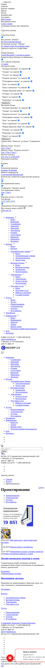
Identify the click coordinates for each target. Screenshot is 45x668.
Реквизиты (15, 239)
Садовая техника (22, 295)
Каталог (9, 244)
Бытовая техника (17, 263)
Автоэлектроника (22, 258)
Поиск (4, 451)
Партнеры (15, 228)
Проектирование (17, 304)
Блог (8, 331)
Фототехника (20, 283)
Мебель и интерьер (23, 293)
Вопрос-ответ (16, 327)
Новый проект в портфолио (21, 547)
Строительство (17, 306)
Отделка (14, 308)
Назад (13, 220)
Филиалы (14, 241)
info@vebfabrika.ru (8, 339)
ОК (2, 666)
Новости (14, 322)
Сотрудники (16, 235)
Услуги (9, 298)
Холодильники (21, 272)
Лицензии (15, 226)
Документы (15, 230)
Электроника (16, 275)
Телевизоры (20, 269)
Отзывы (14, 233)
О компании (16, 224)
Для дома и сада (17, 286)
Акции (13, 324)
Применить (6, 103)
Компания (10, 217)
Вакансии (15, 237)
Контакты (10, 333)
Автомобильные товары (20, 251)
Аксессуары (20, 260)
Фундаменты (16, 311)
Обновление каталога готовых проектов (26, 552)
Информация (11, 316)
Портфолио (10, 313)
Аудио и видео (21, 281)
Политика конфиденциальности (24, 329)
